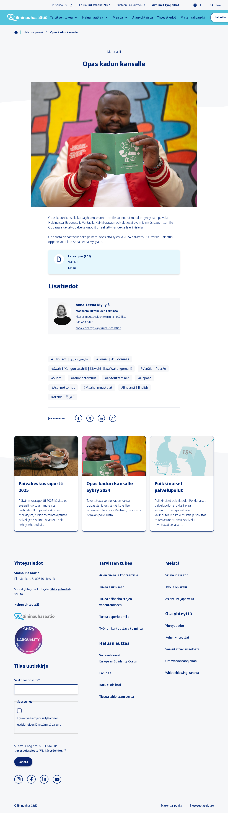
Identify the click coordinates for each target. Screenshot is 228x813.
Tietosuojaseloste (202, 805)
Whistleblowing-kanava (182, 672)
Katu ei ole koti (110, 685)
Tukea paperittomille (114, 616)
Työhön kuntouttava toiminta (121, 628)
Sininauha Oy (59, 5)
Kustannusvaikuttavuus (131, 5)
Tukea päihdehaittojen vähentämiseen (115, 602)
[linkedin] (44, 779)
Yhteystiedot (166, 17)
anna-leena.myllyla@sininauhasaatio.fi (98, 328)
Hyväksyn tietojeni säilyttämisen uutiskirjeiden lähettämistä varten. (39, 721)
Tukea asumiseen (111, 587)
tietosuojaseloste (26, 751)
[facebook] (31, 779)
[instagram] (18, 779)
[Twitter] (90, 418)
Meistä (118, 17)
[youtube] (57, 779)
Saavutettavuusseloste (182, 649)
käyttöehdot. (54, 751)
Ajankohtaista (142, 17)
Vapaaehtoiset (110, 655)
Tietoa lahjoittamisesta (116, 696)
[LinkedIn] (101, 418)
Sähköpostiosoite (27, 680)
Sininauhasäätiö (176, 575)
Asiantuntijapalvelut (180, 599)
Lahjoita (105, 673)
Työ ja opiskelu (176, 587)
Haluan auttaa (92, 17)
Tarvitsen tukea (61, 17)
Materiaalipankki (192, 17)
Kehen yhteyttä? (26, 604)
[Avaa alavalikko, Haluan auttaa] (106, 17)
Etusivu (19, 32)
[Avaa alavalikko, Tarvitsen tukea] (76, 17)
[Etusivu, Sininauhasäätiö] (27, 17)
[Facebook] (78, 418)
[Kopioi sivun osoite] (112, 418)
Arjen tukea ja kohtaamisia (118, 575)
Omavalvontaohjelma (181, 661)
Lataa (72, 268)
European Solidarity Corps (118, 661)
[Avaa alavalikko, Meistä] (126, 17)
